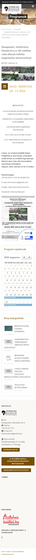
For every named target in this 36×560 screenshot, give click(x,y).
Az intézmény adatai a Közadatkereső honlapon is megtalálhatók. (18, 461)
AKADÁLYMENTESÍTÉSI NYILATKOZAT (16, 470)
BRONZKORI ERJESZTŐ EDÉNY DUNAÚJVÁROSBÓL (22, 358)
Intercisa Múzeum (7, 29)
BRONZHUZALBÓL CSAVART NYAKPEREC (21, 329)
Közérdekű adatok (11, 450)
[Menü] (33, 6)
